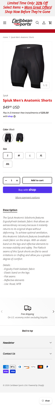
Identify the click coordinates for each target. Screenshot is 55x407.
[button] (50, 23)
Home (5, 37)
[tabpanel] (27, 251)
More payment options (27, 197)
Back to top (27, 330)
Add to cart (37, 180)
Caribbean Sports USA (18, 385)
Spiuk (5, 95)
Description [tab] (10, 210)
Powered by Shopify (36, 385)
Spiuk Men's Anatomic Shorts (22, 37)
